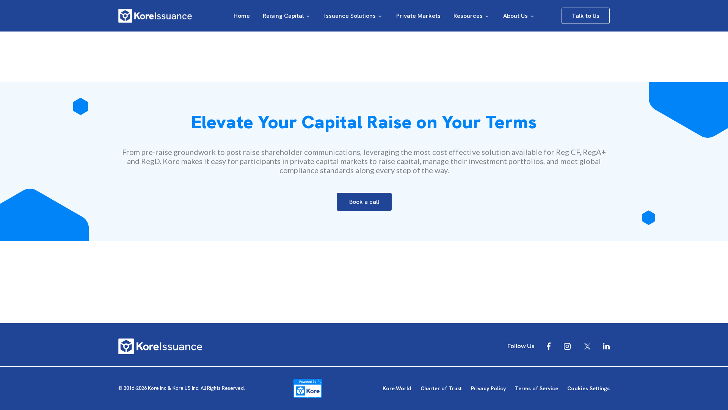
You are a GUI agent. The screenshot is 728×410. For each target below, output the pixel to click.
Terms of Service (536, 388)
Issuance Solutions (350, 16)
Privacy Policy (488, 388)
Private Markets (418, 16)
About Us (516, 16)
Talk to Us (585, 16)
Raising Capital (284, 16)
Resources (468, 16)
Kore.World (397, 388)
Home (242, 16)
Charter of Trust (441, 388)
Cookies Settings (588, 388)
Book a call (364, 202)
